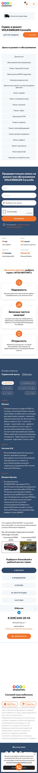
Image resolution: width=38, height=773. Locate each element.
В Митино (19, 608)
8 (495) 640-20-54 (19, 617)
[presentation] (3, 608)
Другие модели (11, 35)
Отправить (19, 219)
